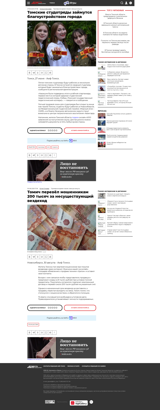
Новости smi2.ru (34, 182)
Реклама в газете (73, 366)
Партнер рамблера (62, 401)
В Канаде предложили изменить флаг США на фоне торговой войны (119, 128)
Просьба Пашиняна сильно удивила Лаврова (119, 114)
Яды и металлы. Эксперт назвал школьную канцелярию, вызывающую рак (118, 81)
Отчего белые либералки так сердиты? (116, 143)
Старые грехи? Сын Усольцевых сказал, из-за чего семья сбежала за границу (119, 231)
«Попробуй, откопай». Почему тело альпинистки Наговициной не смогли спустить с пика (119, 88)
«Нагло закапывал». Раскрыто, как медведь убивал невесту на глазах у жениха (119, 95)
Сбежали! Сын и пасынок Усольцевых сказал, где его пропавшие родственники (120, 202)
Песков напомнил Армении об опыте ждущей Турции (119, 121)
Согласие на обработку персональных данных (56, 384)
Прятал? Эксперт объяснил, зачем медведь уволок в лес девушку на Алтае (118, 217)
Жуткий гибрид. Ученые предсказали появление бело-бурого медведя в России (120, 224)
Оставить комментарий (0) (80, 130)
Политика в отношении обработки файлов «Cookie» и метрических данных (65, 388)
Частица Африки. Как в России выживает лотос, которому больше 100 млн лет (119, 102)
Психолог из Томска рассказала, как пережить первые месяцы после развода (115, 42)
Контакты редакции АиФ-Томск (54, 366)
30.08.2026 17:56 (32, 188)
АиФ (44, 252)
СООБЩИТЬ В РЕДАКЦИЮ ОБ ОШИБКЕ (94, 366)
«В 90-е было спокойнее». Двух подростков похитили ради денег (118, 65)
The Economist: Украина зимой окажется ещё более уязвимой (117, 136)
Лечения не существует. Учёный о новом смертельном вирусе (118, 195)
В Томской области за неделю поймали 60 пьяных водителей (115, 34)
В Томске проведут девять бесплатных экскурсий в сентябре (115, 51)
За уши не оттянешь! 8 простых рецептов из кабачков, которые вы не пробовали (120, 210)
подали (75, 117)
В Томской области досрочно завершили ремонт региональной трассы (115, 25)
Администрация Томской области (38, 67)
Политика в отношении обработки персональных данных (60, 386)
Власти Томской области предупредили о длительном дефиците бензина (115, 16)
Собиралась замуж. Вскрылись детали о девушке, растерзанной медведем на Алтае (118, 73)
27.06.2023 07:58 (32, 9)
